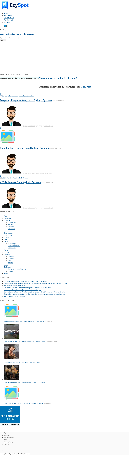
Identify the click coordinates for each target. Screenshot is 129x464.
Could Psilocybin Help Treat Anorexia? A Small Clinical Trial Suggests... (25, 382)
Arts (5, 216)
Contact (6, 444)
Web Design (12, 243)
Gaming (6, 237)
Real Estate (11, 229)
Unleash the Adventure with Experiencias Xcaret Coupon (22, 290)
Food (9, 260)
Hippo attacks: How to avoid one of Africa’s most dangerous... (22, 362)
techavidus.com (49, 321)
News (6, 250)
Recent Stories (9, 18)
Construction (12, 222)
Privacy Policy (8, 442)
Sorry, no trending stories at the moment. (17, 34)
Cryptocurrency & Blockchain (17, 269)
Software (11, 271)
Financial (11, 224)
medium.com (47, 403)
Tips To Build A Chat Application (14, 296)
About (6, 13)
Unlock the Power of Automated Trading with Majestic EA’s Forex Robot (27, 288)
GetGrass (86, 86)
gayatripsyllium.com (52, 341)
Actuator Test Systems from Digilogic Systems (24, 148)
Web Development (14, 246)
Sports (6, 265)
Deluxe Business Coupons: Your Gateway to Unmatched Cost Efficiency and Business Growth (34, 292)
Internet (6, 241)
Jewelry (10, 263)
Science (6, 252)
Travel (6, 273)
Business (7, 220)
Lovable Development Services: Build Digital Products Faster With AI (24, 321)
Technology (48, 126)
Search (3, 40)
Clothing (11, 256)
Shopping (7, 254)
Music (10, 235)
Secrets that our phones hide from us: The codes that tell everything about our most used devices (34, 294)
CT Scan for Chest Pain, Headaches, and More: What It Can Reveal (25, 281)
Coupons (11, 258)
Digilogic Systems (29, 126)
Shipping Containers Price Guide (14, 285)
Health (6, 239)
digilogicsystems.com (58, 100)
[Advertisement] (64, 57)
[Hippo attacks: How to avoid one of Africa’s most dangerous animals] (11, 359)
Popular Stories (9, 20)
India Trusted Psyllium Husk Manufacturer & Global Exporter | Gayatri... (25, 341)
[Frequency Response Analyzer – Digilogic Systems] (17, 96)
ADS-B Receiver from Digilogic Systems (20, 182)
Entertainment (8, 233)
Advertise (7, 22)
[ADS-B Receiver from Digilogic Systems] (14, 178)
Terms (6, 440)
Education (7, 231)
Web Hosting (12, 248)
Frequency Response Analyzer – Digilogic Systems (26, 100)
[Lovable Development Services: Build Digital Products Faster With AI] (11, 318)
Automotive (8, 218)
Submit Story (8, 15)
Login (5, 26)
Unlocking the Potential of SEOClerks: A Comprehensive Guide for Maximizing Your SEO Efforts (35, 283)
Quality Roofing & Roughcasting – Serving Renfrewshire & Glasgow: (24, 403)
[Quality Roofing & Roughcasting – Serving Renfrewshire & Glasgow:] (11, 400)
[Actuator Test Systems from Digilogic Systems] (7, 144)
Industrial (11, 227)
